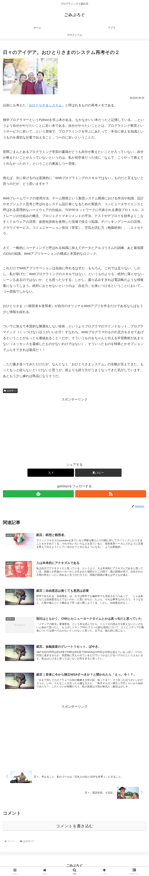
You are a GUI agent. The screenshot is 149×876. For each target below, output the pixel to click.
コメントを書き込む (74, 826)
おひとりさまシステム (45, 105)
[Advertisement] (74, 427)
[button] (98, 473)
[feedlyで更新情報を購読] (38, 493)
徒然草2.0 (12, 390)
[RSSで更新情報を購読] (110, 493)
